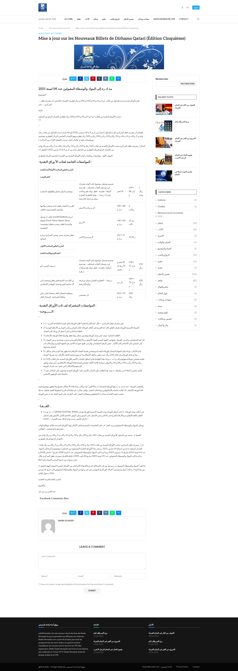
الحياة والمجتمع (177, 248)
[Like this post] (74, 78)
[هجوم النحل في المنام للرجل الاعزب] (164, 159)
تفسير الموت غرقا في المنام (183, 173)
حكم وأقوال (177, 287)
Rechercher (162, 79)
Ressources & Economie (59, 28)
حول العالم (177, 293)
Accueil (68, 19)
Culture (177, 200)
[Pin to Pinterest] (93, 78)
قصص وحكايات (177, 319)
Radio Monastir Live (164, 19)
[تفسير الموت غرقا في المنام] (164, 175)
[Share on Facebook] (80, 78)
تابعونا (196, 7)
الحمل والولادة (177, 242)
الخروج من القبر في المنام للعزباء (185, 139)
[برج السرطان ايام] (164, 125)
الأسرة (177, 235)
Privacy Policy (182, 667)
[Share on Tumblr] (99, 78)
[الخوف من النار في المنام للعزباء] (164, 109)
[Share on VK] (105, 78)
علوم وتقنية (177, 312)
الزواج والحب (115, 19)
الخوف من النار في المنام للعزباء (185, 106)
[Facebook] (182, 8)
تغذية (177, 267)
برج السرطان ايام (182, 122)
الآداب (87, 19)
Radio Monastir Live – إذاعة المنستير (157, 667)
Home (40, 28)
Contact (183, 19)
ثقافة (79, 19)
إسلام (96, 19)
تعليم (104, 19)
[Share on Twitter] (86, 78)
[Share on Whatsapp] (112, 78)
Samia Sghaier (66, 520)
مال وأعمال (177, 325)
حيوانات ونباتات (143, 19)
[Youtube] (188, 8)
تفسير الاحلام (129, 19)
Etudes (177, 206)
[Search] (198, 19)
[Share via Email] (118, 78)
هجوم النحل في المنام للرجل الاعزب (183, 156)
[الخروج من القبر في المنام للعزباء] (164, 142)
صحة (177, 306)
